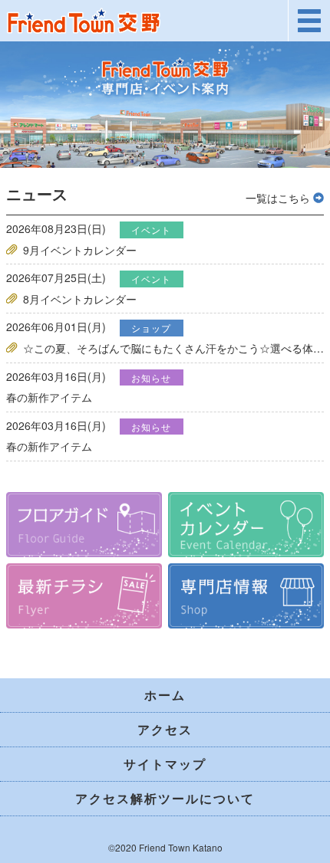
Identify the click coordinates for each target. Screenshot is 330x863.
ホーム (165, 695)
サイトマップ (165, 764)
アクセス (165, 729)
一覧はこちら (279, 197)
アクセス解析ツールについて (165, 798)
